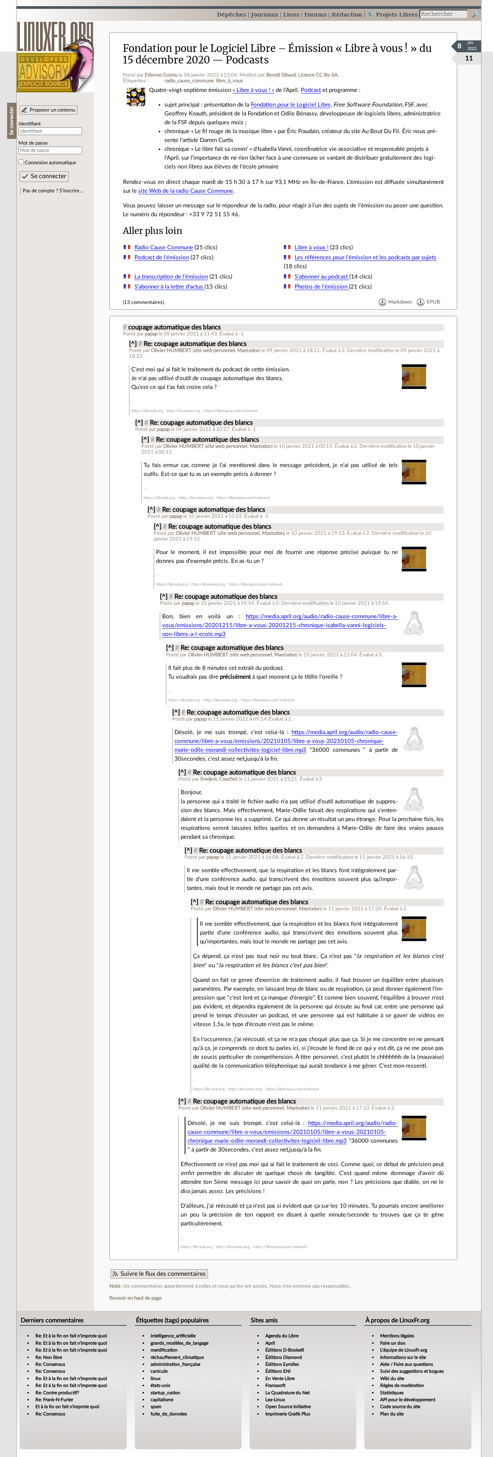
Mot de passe (33, 143)
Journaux (264, 14)
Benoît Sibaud (281, 75)
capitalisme (162, 1399)
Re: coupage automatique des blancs (195, 344)
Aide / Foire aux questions (406, 1364)
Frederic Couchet (219, 779)
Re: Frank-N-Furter (54, 1399)
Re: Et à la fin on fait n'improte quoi (71, 1335)
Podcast (311, 90)
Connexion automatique (50, 162)
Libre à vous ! (312, 247)
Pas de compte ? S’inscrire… (53, 191)
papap (151, 334)
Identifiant (29, 124)
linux (156, 1378)
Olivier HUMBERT (171, 350)
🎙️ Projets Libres (392, 14)
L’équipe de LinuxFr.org (403, 1350)
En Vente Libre (280, 1378)
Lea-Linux (275, 1399)
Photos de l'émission (322, 287)
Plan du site (392, 1414)
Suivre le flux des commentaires (163, 1274)
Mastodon (248, 350)
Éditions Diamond (283, 1357)
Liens (291, 14)
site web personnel (214, 350)
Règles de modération (402, 1385)
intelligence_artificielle (173, 1335)
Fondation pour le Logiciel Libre (290, 105)
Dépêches (231, 14)
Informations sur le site (403, 1357)
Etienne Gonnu (161, 75)
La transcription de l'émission (171, 277)
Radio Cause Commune (163, 247)
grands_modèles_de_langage (179, 1343)
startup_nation (165, 1392)
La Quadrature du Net (287, 1392)
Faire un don (393, 1343)
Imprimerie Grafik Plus (287, 1414)
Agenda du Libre (281, 1335)
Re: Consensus (50, 1364)
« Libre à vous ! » (253, 90)
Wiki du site (392, 1378)
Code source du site (400, 1406)
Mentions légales (397, 1335)
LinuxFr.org (55, 53)
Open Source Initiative (288, 1406)
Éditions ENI (277, 1371)
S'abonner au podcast (322, 277)
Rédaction (347, 14)
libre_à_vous (229, 80)
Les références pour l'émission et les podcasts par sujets (365, 257)
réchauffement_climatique (177, 1357)
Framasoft (275, 1385)
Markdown (400, 302)
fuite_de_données (169, 1414)
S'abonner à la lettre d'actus (169, 287)
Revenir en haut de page (135, 1298)
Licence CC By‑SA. (318, 75)
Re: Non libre (48, 1357)
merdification (164, 1350)
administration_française (175, 1364)
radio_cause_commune (189, 80)
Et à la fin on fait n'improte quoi (67, 1406)
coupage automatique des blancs (174, 327)
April (270, 1343)
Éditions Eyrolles (282, 1364)
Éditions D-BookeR (284, 1350)
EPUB (433, 302)
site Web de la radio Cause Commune (185, 191)
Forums (315, 14)
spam (156, 1406)
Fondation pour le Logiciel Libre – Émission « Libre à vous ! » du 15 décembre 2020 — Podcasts (277, 54)
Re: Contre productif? (57, 1392)
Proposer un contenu (52, 110)
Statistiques (392, 1392)
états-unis (160, 1385)
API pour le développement (407, 1399)
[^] (133, 344)
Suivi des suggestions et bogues (412, 1371)
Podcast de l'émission (161, 257)
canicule (159, 1371)
